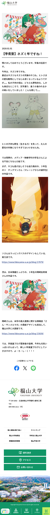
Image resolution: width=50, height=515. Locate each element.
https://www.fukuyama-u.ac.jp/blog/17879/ (23, 262)
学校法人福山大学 (35, 435)
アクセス (27, 459)
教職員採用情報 (14, 441)
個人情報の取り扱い (14, 430)
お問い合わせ (27, 467)
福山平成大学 (35, 441)
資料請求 (27, 452)
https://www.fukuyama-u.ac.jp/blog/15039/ (23, 333)
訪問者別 (15, 512)
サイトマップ (35, 430)
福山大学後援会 (14, 435)
